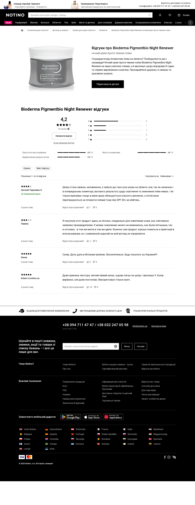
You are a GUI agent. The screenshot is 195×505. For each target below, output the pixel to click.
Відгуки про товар (151, 382)
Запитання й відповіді (73, 403)
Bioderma (103, 30)
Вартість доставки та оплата (175, 3)
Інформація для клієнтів (114, 382)
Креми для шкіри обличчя (84, 30)
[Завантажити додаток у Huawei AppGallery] (113, 417)
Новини (66, 394)
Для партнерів (149, 390)
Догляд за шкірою (60, 30)
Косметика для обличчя (37, 30)
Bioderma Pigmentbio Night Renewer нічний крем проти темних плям (141, 30)
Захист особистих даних (154, 399)
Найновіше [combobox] (165, 176)
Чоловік (140, 346)
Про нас (67, 369)
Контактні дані (158, 326)
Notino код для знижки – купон (117, 364)
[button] (27, 168)
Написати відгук (64, 136)
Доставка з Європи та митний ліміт (117, 395)
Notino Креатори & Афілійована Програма (117, 387)
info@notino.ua (140, 326)
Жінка (127, 346)
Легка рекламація (151, 394)
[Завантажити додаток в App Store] (92, 417)
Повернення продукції (74, 382)
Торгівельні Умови (111, 400)
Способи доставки (151, 386)
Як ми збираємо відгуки (63, 143)
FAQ (65, 390)
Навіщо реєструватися (74, 399)
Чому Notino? (69, 364)
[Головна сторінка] (22, 30)
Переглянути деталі (108, 84)
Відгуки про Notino (151, 369)
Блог (65, 386)
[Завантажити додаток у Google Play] (70, 417)
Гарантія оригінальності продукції (158, 364)
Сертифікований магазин (114, 369)
